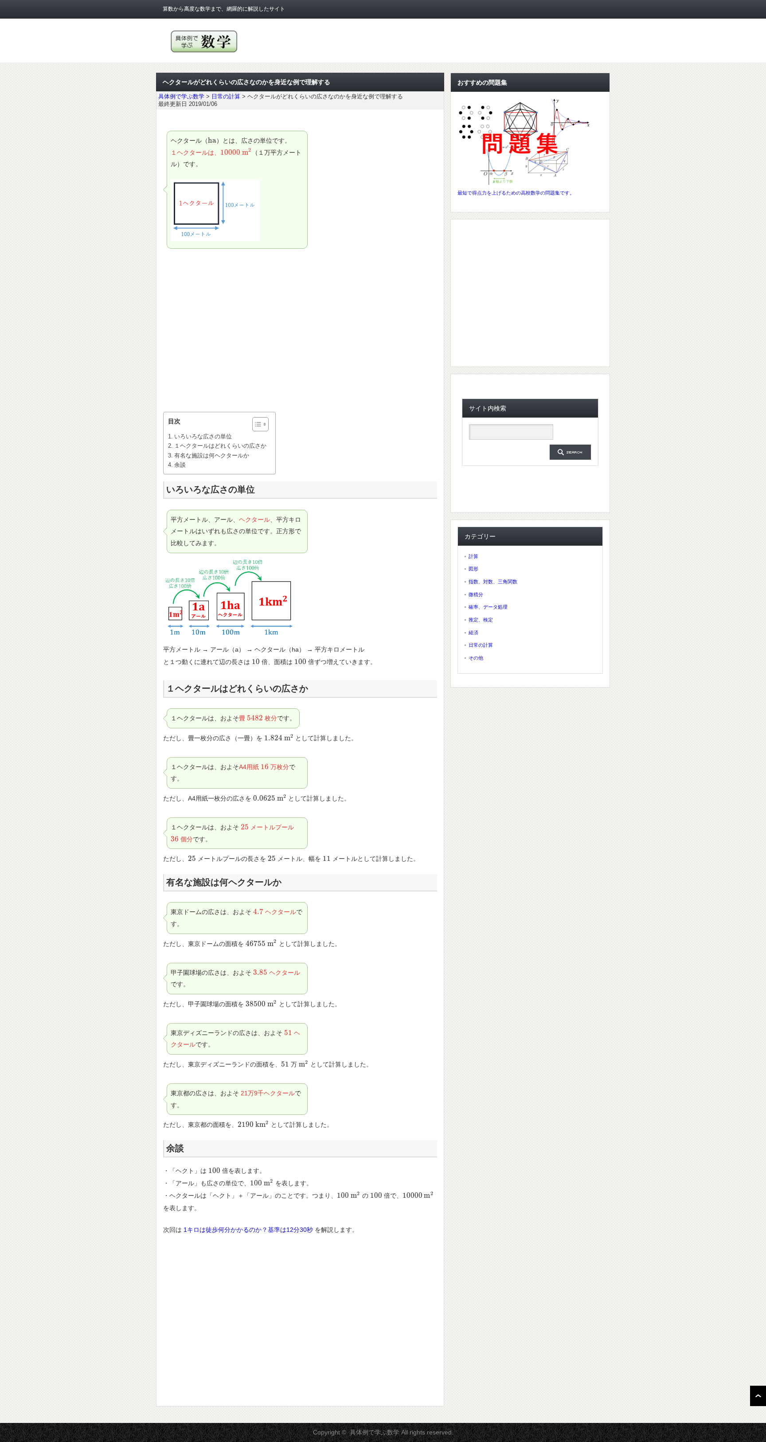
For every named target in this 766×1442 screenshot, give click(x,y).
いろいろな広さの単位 (203, 436)
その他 (476, 657)
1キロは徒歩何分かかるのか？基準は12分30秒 (248, 1229)
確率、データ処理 (488, 607)
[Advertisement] (300, 332)
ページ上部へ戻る (758, 1396)
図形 (473, 568)
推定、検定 (481, 619)
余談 (180, 464)
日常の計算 (481, 645)
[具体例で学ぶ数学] (204, 52)
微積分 (476, 594)
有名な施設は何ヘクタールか (211, 455)
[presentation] (212, 140)
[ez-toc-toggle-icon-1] (256, 424)
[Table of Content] (260, 424)
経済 (473, 632)
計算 (473, 556)
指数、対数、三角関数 (493, 581)
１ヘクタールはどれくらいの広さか (220, 445)
